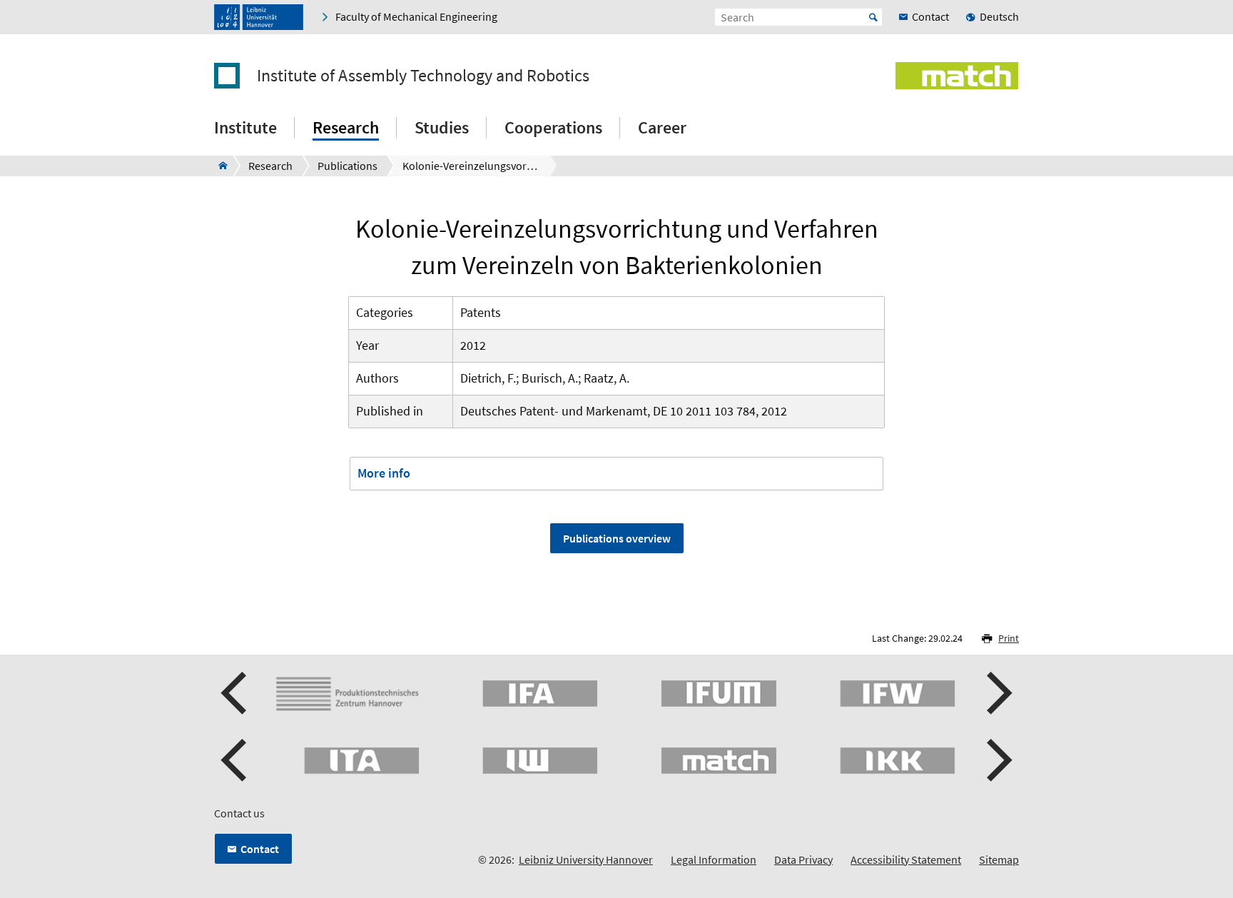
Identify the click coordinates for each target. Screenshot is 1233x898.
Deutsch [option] (999, 16)
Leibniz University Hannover (586, 859)
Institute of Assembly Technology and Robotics (423, 75)
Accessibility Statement (906, 859)
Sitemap (999, 859)
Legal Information (713, 859)
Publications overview (617, 538)
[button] (235, 693)
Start (873, 17)
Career (662, 127)
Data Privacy (803, 859)
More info (383, 473)
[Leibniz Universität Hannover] (258, 17)
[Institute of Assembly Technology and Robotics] (219, 166)
